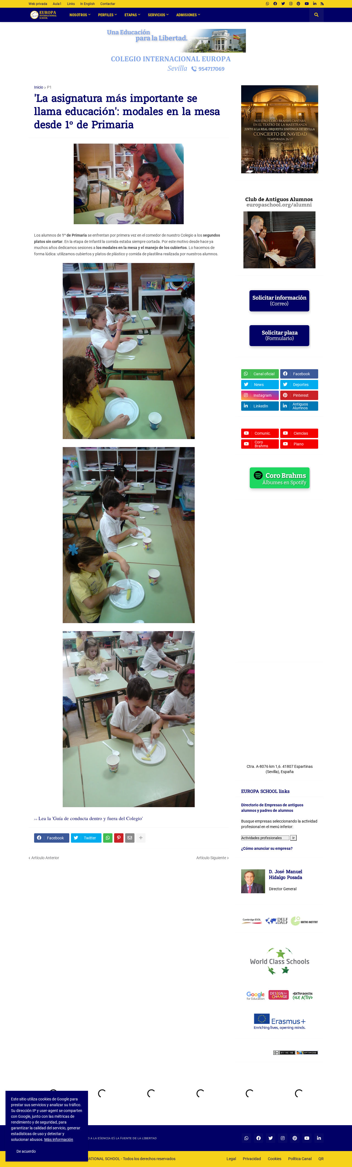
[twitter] (283, 4)
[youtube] (307, 4)
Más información (58, 1139)
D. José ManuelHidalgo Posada (285, 875)
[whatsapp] (267, 4)
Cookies (274, 1159)
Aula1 (57, 4)
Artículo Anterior (45, 858)
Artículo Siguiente (211, 858)
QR (321, 1159)
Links (71, 4)
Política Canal (300, 1159)
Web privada (38, 4)
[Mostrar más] (140, 838)
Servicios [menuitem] (156, 15)
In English (87, 4)
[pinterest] (298, 4)
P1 (49, 87)
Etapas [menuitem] (131, 15)
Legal (231, 1159)
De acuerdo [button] (26, 1151)
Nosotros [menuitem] (78, 15)
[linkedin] (314, 4)
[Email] (129, 838)
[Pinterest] (118, 838)
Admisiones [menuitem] (186, 15)
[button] (316, 15)
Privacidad (252, 1159)
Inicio (38, 87)
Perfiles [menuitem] (106, 15)
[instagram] (290, 4)
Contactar (107, 4)
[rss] (322, 4)
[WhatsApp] (107, 838)
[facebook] (275, 4)
